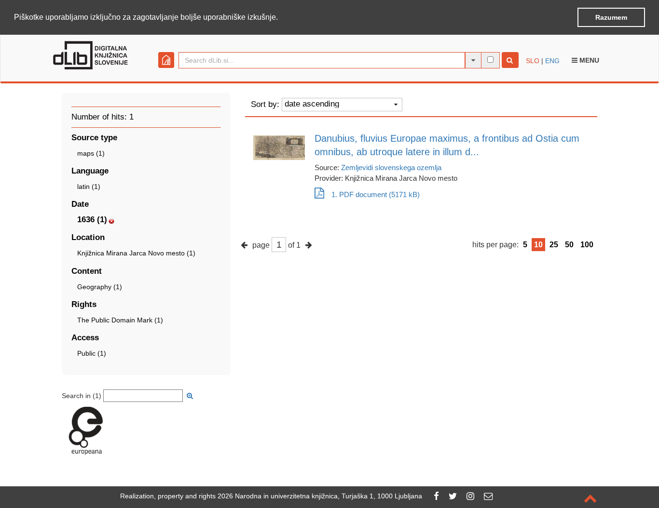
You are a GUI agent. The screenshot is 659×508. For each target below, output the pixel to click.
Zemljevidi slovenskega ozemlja (391, 167)
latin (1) (88, 186)
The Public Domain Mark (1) (120, 320)
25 (553, 245)
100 (586, 245)
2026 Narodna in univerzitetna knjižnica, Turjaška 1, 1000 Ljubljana (320, 496)
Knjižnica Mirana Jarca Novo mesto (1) (136, 253)
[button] (281, 17)
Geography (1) (99, 287)
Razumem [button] (611, 17)
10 (538, 245)
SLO (532, 61)
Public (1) (91, 353)
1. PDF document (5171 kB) (375, 194)
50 (569, 245)
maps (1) (91, 153)
